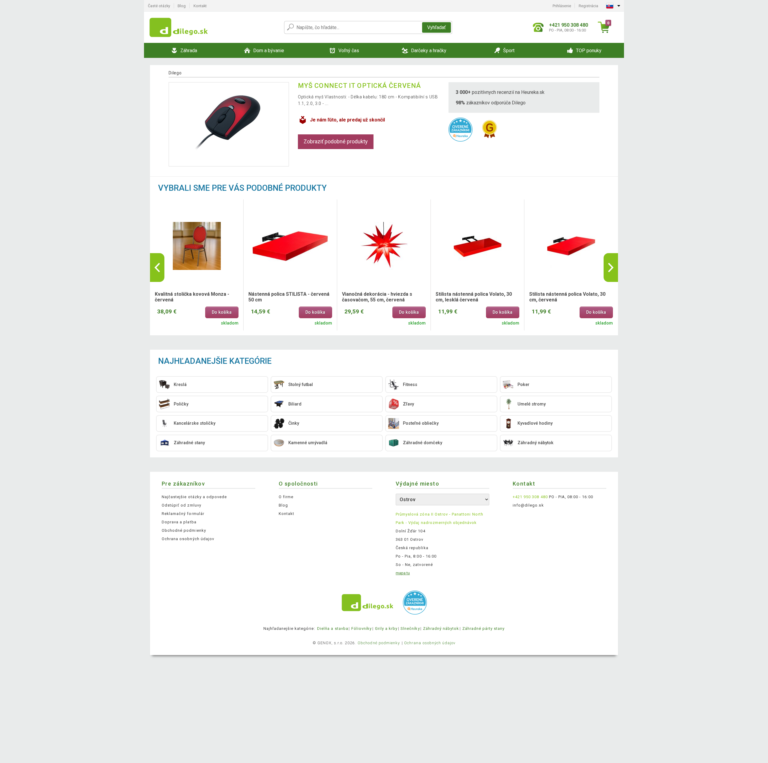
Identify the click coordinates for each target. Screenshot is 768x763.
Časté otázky (159, 6)
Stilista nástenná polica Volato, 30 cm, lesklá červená (474, 297)
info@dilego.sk (528, 505)
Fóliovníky (361, 628)
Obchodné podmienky (184, 530)
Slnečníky (410, 628)
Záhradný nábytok (441, 628)
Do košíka (222, 312)
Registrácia (588, 6)
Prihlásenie (562, 6)
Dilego (175, 72)
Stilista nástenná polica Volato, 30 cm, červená (567, 297)
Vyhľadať (436, 27)
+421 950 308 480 (530, 497)
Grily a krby (386, 628)
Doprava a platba (179, 522)
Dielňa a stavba (332, 628)
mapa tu (403, 573)
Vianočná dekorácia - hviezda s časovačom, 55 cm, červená (377, 297)
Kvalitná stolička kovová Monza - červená (192, 297)
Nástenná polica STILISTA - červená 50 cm (288, 297)
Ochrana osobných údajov (188, 539)
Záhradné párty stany (483, 628)
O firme (286, 497)
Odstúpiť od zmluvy (181, 505)
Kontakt (200, 6)
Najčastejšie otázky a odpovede (194, 497)
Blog (182, 6)
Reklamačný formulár (183, 513)
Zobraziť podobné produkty (336, 141)
